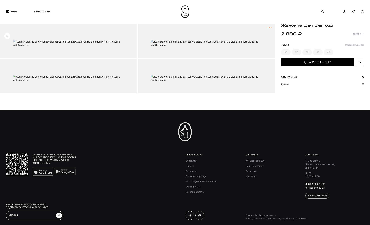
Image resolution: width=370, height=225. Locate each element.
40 (328, 52)
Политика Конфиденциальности (261, 215)
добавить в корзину (318, 62)
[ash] (185, 11)
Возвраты (191, 171)
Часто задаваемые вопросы (201, 181)
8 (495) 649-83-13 (315, 187)
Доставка (191, 160)
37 (296, 52)
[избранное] (353, 11)
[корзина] (362, 11)
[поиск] (322, 11)
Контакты (251, 176)
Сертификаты (193, 186)
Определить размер (354, 45)
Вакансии (251, 171)
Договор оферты (195, 192)
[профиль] (344, 11)
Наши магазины (255, 166)
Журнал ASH (42, 11)
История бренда (255, 160)
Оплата (190, 166)
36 (285, 52)
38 (307, 52)
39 (318, 52)
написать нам (317, 195)
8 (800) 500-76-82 (315, 184)
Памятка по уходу (196, 176)
